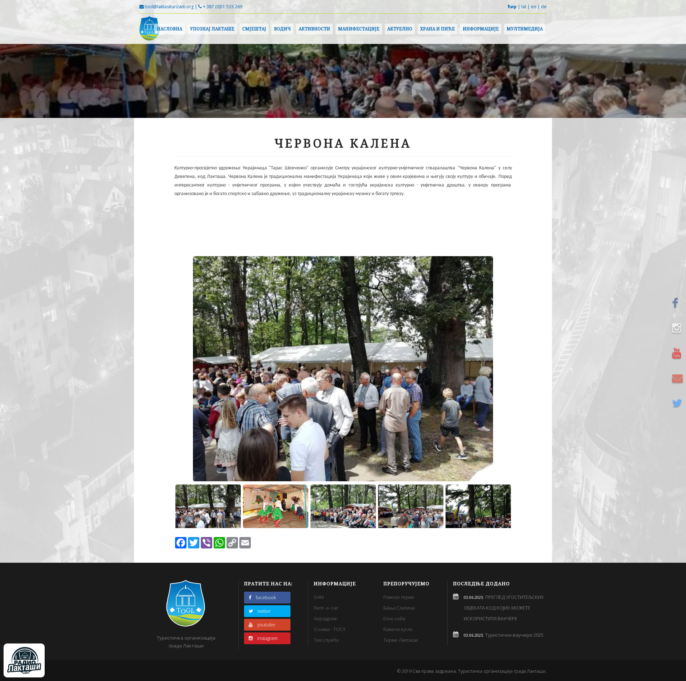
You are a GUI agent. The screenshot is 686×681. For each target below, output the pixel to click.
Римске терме (398, 597)
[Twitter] (678, 403)
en (533, 7)
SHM (319, 597)
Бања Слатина (399, 608)
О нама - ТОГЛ (329, 629)
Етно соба (394, 618)
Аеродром (325, 618)
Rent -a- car (326, 608)
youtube (266, 624)
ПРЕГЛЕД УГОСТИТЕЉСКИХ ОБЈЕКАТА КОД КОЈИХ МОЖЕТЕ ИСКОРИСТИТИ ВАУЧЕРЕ (504, 608)
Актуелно (399, 29)
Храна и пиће (437, 29)
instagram (267, 638)
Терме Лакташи (400, 640)
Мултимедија (525, 29)
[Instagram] (678, 328)
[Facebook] (678, 303)
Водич (282, 29)
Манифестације (358, 29)
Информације (481, 29)
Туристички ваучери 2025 (513, 635)
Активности (314, 29)
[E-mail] (678, 378)
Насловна (169, 29)
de (544, 7)
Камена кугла (397, 629)
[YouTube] (678, 353)
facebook (266, 597)
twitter (264, 611)
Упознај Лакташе (212, 29)
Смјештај (254, 29)
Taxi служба (326, 640)
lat (523, 7)
